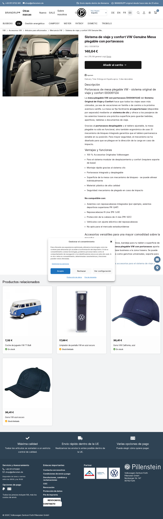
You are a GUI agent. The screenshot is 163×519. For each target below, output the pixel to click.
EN (118, 12)
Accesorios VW (15, 30)
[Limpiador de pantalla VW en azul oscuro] (81, 320)
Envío (109, 57)
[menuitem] (14, 12)
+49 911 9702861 (12, 469)
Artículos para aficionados (36, 30)
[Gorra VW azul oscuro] (27, 392)
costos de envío (10, 497)
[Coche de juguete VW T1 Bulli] (27, 320)
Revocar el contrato (52, 502)
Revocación (48, 487)
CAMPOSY (54, 23)
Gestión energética (34, 23)
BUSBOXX (8, 23)
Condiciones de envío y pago (56, 474)
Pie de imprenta (90, 277)
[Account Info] (144, 13)
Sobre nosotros (62, 12)
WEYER (67, 23)
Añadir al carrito (113, 64)
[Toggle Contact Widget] (157, 259)
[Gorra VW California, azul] (135, 320)
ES (130, 12)
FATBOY (79, 23)
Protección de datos (74, 277)
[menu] (44, 12)
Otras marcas (27, 12)
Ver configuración (102, 271)
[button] (111, 241)
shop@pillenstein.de (14, 472)
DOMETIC (92, 23)
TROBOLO (107, 23)
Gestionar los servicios (60, 264)
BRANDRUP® (12, 12)
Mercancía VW (56, 30)
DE (112, 12)
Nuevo (42, 12)
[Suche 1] (138, 13)
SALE (52, 12)
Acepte (60, 271)
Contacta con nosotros (54, 470)
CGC (45, 484)
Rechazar (81, 271)
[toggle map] (157, 268)
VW (19, 23)
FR (124, 12)
